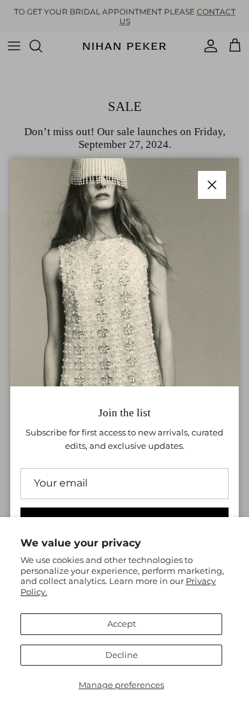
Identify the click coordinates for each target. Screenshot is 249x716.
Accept (121, 623)
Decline (121, 655)
